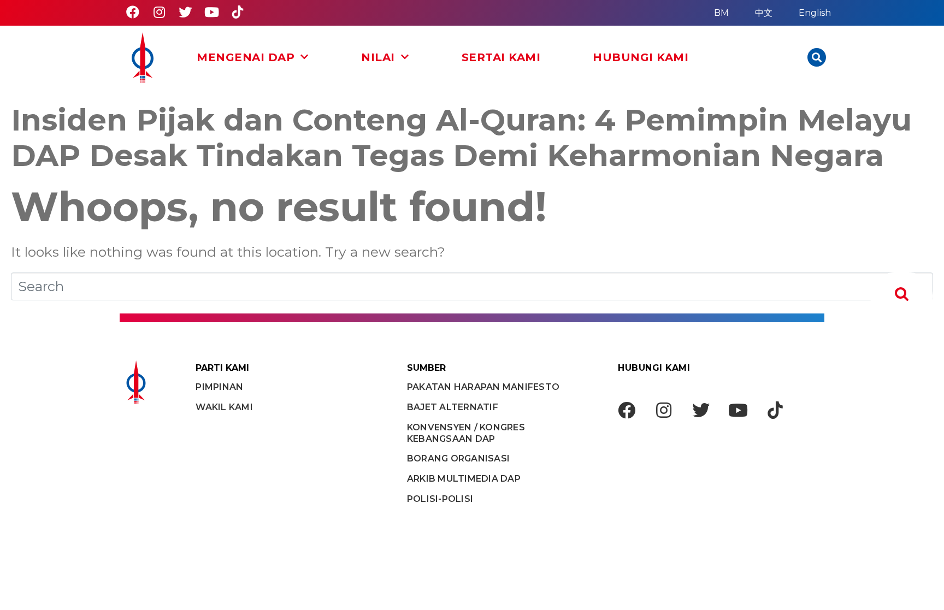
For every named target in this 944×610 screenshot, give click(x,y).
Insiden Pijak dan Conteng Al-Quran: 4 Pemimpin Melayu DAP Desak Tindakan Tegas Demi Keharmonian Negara (461, 138)
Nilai (378, 57)
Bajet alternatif (452, 407)
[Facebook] (132, 12)
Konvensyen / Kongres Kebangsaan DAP (466, 433)
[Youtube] (211, 12)
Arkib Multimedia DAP (464, 478)
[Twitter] (185, 12)
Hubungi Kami (640, 57)
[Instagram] (159, 12)
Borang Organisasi (458, 458)
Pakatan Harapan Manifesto (483, 387)
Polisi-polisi (440, 499)
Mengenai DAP (245, 57)
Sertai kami (501, 57)
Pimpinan (219, 387)
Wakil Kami (224, 407)
